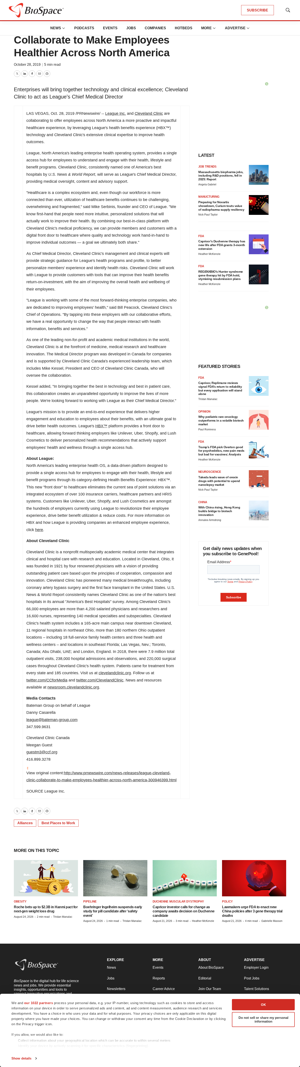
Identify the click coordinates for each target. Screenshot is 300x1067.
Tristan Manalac (207, 399)
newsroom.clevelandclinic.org (73, 687)
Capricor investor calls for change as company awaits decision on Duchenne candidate (184, 911)
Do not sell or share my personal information (263, 1019)
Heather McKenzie (209, 254)
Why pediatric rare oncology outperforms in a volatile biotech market (221, 420)
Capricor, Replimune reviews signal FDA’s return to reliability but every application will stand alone (220, 388)
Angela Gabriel (207, 184)
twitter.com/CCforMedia (46, 680)
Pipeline (90, 901)
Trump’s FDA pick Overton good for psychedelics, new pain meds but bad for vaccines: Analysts (221, 450)
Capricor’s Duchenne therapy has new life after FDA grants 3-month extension (221, 244)
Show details (21, 1058)
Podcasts (84, 28)
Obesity (20, 901)
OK (263, 1005)
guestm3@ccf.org (41, 752)
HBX (101, 426)
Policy (227, 901)
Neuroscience (209, 471)
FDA (201, 236)
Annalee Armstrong (209, 520)
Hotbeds (183, 28)
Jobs (131, 28)
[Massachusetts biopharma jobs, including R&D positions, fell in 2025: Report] (259, 175)
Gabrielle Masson (271, 921)
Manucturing (208, 196)
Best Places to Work (58, 823)
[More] (63, 28)
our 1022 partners (38, 1003)
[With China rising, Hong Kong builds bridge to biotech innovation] (259, 510)
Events (110, 28)
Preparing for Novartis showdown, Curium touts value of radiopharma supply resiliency (221, 205)
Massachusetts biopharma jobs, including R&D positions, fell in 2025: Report (220, 175)
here (39, 530)
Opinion (204, 411)
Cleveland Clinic (149, 113)
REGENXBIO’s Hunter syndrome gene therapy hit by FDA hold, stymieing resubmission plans (220, 275)
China (202, 502)
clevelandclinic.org (115, 673)
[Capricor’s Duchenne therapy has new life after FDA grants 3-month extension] (259, 244)
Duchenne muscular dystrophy (178, 901)
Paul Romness (207, 429)
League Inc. (115, 113)
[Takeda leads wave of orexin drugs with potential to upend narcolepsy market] (259, 480)
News (55, 28)
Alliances (25, 823)
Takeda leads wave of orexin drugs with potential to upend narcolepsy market (219, 480)
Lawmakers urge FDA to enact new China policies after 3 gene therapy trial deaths (252, 911)
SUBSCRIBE (257, 10)
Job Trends (207, 166)
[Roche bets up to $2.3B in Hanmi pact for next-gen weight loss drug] (46, 878)
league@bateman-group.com (52, 720)
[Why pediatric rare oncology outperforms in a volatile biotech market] (259, 420)
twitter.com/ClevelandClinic (99, 680)
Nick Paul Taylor (208, 214)
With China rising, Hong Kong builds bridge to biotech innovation (219, 511)
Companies (155, 28)
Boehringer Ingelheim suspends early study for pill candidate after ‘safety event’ (112, 911)
